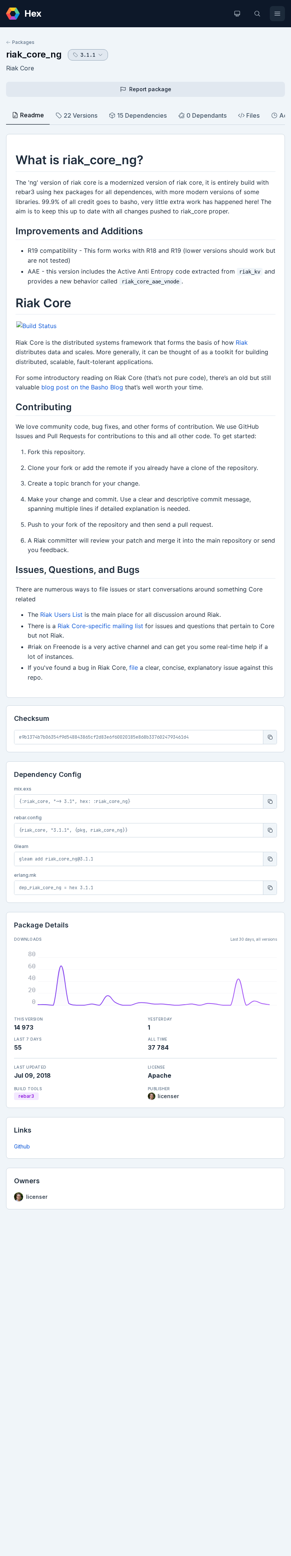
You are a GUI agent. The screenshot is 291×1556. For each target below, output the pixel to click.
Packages (23, 42)
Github (22, 1146)
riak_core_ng (34, 54)
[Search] (257, 13)
